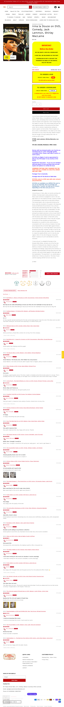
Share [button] (35, 261)
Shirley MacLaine (51, 139)
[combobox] (20, 7)
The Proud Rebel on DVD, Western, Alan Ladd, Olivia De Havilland (24, 624)
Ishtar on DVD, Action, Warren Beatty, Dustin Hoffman (21, 536)
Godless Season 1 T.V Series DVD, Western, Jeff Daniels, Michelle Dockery (25, 311)
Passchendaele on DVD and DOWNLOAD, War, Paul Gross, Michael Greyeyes (26, 611)
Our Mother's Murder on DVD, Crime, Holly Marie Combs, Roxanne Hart (25, 576)
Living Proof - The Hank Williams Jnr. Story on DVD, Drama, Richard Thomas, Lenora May (30, 380)
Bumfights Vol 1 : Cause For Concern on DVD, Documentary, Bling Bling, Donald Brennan (29, 339)
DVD (53, 77)
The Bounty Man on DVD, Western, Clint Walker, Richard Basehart (24, 352)
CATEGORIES (25, 662)
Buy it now (46, 112)
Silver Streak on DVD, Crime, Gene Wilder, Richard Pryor (21, 366)
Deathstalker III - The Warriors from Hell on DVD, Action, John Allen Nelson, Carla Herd (29, 638)
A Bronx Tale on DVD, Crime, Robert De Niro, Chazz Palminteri (22, 461)
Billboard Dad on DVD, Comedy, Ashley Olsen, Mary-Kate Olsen (23, 325)
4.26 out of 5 (15, 273)
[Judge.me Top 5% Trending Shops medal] (48, 283)
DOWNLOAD (52, 90)
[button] (52, 7)
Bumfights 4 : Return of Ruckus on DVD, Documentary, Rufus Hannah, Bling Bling (28, 297)
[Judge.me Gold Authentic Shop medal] (23, 283)
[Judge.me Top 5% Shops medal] (42, 283)
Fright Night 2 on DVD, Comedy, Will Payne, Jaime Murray (21, 494)
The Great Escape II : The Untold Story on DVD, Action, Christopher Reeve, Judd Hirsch (29, 481)
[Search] (30, 7)
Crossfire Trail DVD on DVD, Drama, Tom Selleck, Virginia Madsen (23, 394)
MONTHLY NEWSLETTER (28, 664)
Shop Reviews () (22, 290)
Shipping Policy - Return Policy (49, 662)
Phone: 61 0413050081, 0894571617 (12, 696)
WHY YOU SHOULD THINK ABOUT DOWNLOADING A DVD (30, 667)
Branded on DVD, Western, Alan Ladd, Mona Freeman (20, 522)
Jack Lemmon (41, 139)
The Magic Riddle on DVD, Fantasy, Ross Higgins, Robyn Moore (23, 549)
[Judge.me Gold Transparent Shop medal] (29, 283)
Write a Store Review (52, 273)
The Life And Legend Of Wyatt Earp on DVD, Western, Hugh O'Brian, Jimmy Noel (27, 591)
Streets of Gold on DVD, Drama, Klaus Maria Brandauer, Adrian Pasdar (25, 407)
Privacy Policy (45, 664)
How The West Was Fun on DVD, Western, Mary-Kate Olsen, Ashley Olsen (25, 421)
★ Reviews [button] (62, 354)
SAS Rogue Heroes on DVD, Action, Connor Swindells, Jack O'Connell (25, 434)
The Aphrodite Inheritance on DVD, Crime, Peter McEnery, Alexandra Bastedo (27, 508)
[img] (11, 273)
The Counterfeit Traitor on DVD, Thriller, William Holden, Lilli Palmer (25, 447)
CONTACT (25, 672)
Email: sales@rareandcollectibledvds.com (14, 694)
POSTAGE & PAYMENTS (28, 670)
